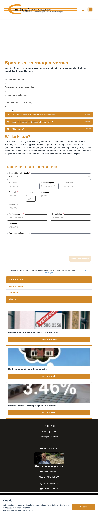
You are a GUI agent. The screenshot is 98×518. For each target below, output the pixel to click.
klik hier (30, 510)
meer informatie (49, 339)
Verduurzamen (16, 286)
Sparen (12, 299)
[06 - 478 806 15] (83, 9)
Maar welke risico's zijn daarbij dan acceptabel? (51, 115)
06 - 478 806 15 (50, 483)
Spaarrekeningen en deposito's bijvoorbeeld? (51, 122)
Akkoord (83, 507)
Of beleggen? (51, 129)
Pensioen (13, 293)
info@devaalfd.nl (50, 489)
